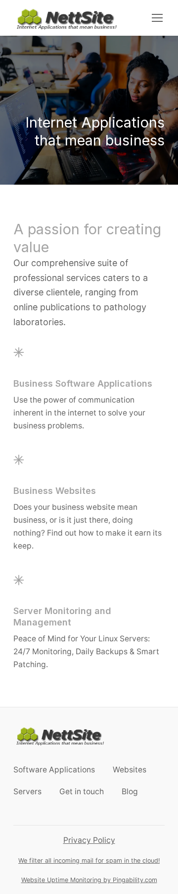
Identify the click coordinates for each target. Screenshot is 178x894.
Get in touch (81, 791)
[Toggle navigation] (157, 18)
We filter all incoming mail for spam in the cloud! (89, 860)
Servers (27, 791)
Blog (130, 791)
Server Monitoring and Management (62, 616)
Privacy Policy (89, 840)
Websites (129, 769)
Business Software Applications (82, 383)
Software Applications (54, 769)
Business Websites (54, 490)
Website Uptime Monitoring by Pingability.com (89, 880)
